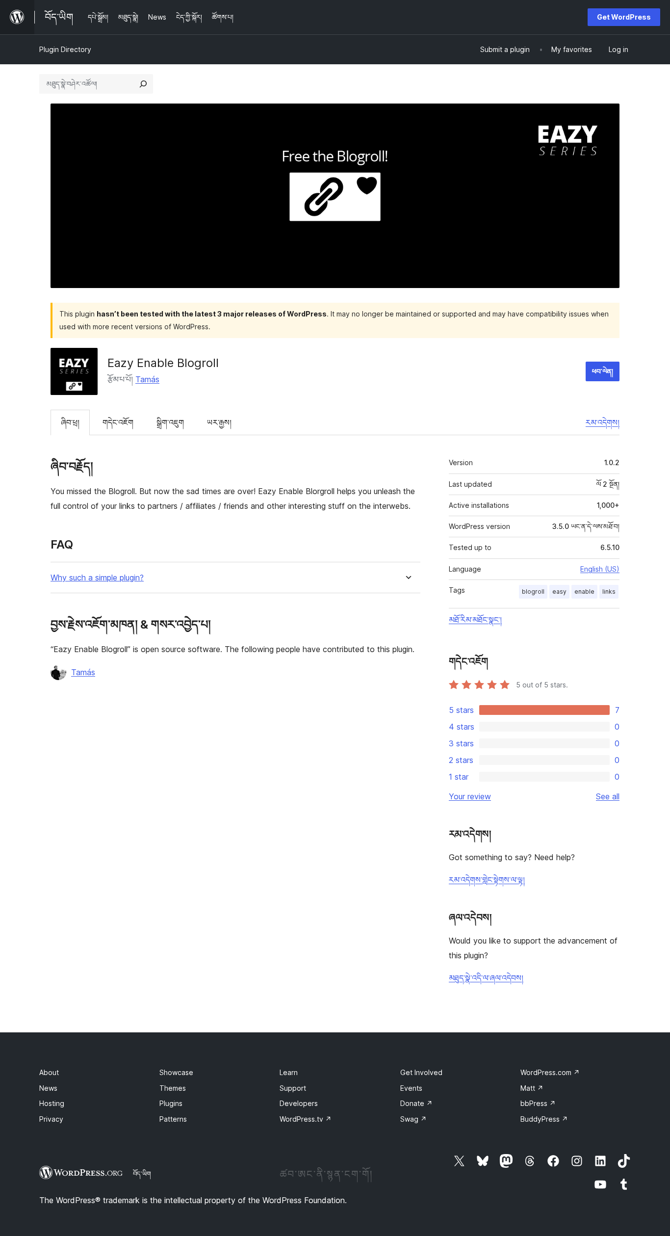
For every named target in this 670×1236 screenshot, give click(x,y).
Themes (172, 1088)
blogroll (533, 591)
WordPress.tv (306, 1119)
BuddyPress (544, 1119)
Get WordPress (624, 17)
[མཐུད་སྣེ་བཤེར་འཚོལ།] (143, 84)
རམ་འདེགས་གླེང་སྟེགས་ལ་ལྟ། (487, 880)
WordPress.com (550, 1072)
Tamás (147, 379)
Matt (531, 1088)
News (48, 1088)
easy (559, 591)
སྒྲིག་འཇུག (170, 422)
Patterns (173, 1119)
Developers (299, 1103)
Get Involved (421, 1072)
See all (607, 796)
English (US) (599, 569)
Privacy (51, 1119)
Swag (413, 1119)
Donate (416, 1103)
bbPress (538, 1103)
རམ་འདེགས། (602, 422)
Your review (470, 796)
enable (584, 591)
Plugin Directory (65, 49)
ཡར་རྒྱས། (219, 422)
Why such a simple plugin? (97, 577)
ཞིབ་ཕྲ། (70, 422)
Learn (289, 1072)
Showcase (176, 1072)
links (609, 591)
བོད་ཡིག (142, 1174)
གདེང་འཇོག (118, 422)
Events (411, 1088)
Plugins (170, 1103)
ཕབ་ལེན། (602, 371)
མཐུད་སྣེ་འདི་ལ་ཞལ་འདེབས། (486, 978)
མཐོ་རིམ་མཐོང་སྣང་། (475, 620)
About (49, 1072)
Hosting (51, 1103)
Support (293, 1088)
